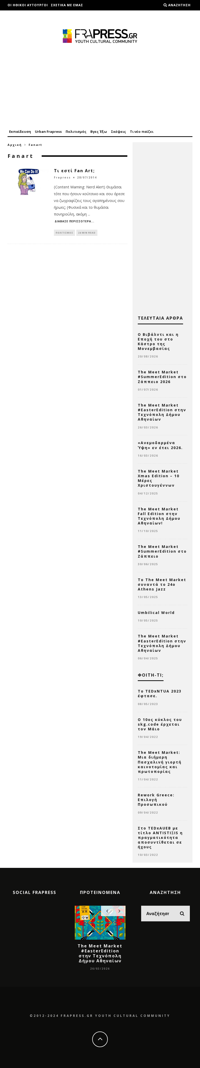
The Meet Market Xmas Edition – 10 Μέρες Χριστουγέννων (158, 478)
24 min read (87, 232)
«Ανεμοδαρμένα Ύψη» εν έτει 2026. (160, 445)
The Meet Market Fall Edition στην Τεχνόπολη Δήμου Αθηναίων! (159, 516)
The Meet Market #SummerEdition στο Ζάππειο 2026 (162, 376)
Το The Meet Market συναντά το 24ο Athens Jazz (162, 584)
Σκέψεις (118, 131)
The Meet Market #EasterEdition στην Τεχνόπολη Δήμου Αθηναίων (162, 412)
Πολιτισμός (76, 131)
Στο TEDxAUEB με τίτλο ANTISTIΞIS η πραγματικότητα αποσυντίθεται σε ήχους (160, 838)
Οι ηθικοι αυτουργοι (28, 5)
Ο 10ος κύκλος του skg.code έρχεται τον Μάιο (160, 724)
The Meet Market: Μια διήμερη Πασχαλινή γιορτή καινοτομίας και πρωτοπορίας (160, 762)
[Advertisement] (100, 86)
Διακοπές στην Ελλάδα (30, 15)
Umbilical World (156, 612)
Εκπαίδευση (20, 131)
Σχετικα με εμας (67, 5)
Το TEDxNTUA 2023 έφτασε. (160, 693)
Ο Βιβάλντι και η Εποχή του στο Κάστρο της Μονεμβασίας (158, 341)
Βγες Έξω (98, 131)
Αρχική (15, 145)
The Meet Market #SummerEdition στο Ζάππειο (162, 551)
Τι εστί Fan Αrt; (74, 171)
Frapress (62, 177)
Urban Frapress (48, 131)
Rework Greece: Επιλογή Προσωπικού (156, 799)
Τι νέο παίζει (141, 131)
